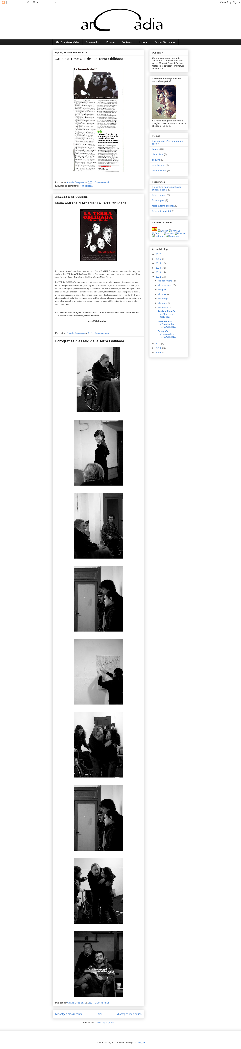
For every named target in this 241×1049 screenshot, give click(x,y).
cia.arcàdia (157, 154)
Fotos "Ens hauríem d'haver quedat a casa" (166, 188)
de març (163, 303)
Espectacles (92, 42)
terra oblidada (86, 186)
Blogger (141, 1042)
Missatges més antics (129, 1014)
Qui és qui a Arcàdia (67, 42)
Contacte (127, 42)
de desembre (165, 280)
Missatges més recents (68, 1014)
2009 (158, 352)
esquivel (156, 159)
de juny (162, 294)
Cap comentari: (102, 182)
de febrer (163, 307)
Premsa (110, 42)
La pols (156, 149)
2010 (158, 348)
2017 (158, 254)
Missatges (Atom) (105, 1022)
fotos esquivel (159, 195)
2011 (158, 343)
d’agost (162, 289)
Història (143, 42)
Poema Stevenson (165, 42)
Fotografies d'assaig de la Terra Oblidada (89, 341)
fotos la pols (158, 200)
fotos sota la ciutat (161, 211)
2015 (158, 263)
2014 (158, 267)
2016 (158, 259)
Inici (99, 1014)
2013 (158, 272)
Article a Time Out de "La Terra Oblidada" (90, 59)
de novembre (165, 285)
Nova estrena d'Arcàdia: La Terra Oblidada (91, 203)
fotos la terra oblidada (163, 205)
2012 (158, 276)
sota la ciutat (158, 165)
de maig (162, 298)
